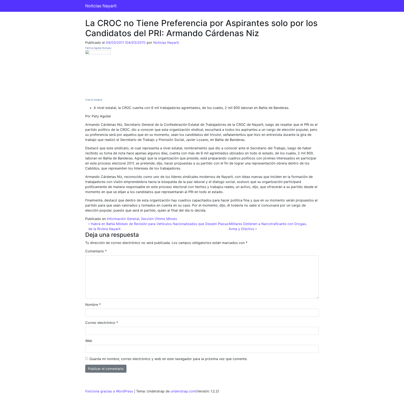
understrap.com (183, 391)
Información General (123, 219)
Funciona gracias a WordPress (109, 391)
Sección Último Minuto (159, 219)
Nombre (93, 304)
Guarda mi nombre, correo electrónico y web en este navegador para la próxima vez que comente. (168, 359)
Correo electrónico (101, 323)
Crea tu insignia (93, 99)
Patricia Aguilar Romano (98, 47)
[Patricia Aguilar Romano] (97, 73)
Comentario (96, 251)
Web (88, 341)
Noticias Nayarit (101, 5)
